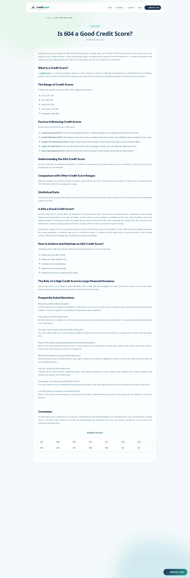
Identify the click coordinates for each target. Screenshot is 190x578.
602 (123, 442)
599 (74, 442)
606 (57, 448)
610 (123, 448)
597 (41, 442)
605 (41, 448)
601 (106, 442)
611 (139, 448)
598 (57, 442)
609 (106, 448)
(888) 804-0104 (152, 7)
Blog (139, 7)
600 (90, 442)
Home (110, 7)
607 (74, 448)
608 (90, 448)
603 (139, 442)
